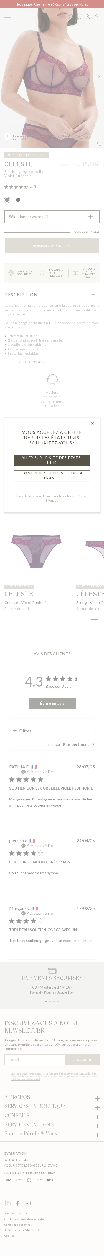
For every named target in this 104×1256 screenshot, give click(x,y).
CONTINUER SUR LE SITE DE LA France (52, 475)
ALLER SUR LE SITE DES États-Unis (52, 460)
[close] (92, 423)
